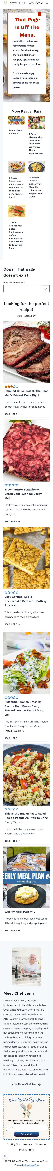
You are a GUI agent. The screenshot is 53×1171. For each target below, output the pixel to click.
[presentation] (16, 120)
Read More (11, 414)
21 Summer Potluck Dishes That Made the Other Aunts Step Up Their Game (36, 187)
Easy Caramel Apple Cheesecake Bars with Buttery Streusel (26, 601)
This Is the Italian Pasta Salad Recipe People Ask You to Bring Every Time (26, 818)
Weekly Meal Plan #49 (20, 911)
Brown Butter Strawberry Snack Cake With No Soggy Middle (23, 494)
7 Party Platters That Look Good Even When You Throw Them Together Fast (36, 144)
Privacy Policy (26, 1149)
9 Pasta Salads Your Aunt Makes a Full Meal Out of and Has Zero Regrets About (16, 187)
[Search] (45, 288)
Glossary (27, 1144)
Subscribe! (26, 1134)
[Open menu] (47, 3)
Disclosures (40, 1144)
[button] (6, 386)
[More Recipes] (26, 316)
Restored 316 (32, 1165)
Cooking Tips (13, 1144)
